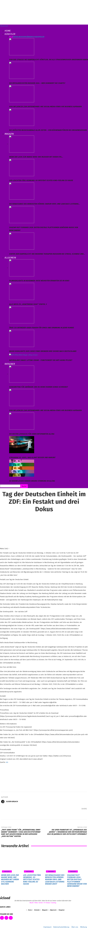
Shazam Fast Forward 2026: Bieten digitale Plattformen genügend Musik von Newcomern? (77, 880)
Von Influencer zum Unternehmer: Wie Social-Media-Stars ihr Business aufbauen (45, 106)
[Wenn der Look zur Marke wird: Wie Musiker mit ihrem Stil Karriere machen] (21, 144)
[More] (83, 813)
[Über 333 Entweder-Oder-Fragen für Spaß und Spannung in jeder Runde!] (21, 314)
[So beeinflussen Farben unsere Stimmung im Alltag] (21, 468)
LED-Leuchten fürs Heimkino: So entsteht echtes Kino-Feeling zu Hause (41, 180)
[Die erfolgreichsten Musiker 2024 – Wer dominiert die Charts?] (21, 70)
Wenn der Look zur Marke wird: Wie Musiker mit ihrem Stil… (36, 157)
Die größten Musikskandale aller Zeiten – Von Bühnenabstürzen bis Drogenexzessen (48, 130)
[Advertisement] (11, 776)
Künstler (10, 34)
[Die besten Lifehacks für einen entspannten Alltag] (21, 421)
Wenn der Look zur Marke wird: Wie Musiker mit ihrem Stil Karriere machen (10, 879)
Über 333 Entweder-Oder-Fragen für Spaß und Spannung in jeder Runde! (41, 328)
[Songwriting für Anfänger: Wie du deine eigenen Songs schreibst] (21, 374)
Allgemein (10, 257)
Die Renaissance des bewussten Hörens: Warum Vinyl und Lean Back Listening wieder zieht (54, 879)
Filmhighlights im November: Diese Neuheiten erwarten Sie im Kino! (39, 281)
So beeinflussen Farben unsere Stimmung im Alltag (32, 481)
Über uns (74, 927)
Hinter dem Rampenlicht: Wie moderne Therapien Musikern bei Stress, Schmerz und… (47, 254)
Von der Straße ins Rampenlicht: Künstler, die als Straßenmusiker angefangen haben (48, 59)
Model (16, 37)
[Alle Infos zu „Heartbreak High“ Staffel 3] (21, 291)
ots (7, 762)
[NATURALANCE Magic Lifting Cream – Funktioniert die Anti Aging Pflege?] (23, 354)
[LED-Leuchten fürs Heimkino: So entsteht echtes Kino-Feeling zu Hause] (21, 167)
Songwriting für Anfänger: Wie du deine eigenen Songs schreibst (38, 387)
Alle (11, 37)
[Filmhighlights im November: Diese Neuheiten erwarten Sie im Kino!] (21, 267)
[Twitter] (62, 813)
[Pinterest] (69, 813)
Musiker (22, 37)
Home (8, 30)
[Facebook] (55, 813)
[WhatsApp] (76, 813)
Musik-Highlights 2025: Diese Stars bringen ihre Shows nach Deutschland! (42, 351)
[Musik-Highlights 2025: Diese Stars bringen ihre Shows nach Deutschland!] (21, 338)
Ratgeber (10, 364)
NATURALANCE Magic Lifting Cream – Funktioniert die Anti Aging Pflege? (40, 360)
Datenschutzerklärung (61, 927)
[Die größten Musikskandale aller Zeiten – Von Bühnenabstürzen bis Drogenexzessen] (21, 117)
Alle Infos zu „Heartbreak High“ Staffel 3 (28, 304)
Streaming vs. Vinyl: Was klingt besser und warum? (32, 457)
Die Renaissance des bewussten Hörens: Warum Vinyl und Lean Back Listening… (44, 204)
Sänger (29, 37)
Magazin (9, 133)
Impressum (47, 927)
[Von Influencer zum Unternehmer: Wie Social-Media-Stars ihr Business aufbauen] (21, 93)
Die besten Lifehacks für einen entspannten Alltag (31, 434)
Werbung (83, 927)
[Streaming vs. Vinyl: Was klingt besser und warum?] (21, 444)
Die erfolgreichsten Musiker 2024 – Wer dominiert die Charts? (37, 83)
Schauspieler (38, 37)
